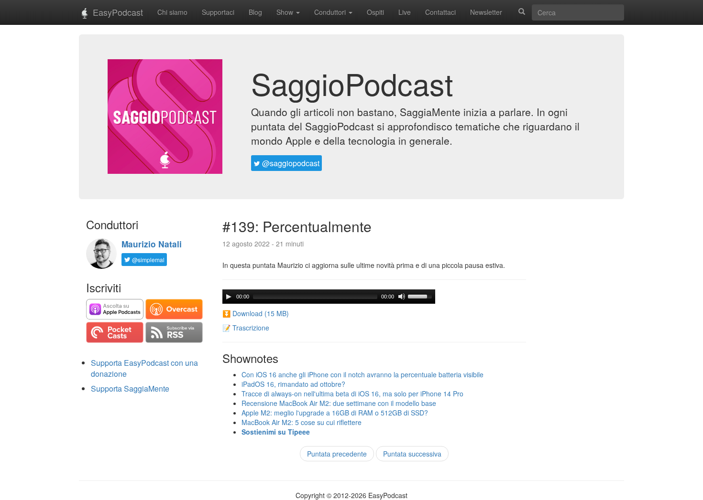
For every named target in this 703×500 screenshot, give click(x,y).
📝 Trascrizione (245, 327)
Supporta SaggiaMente (130, 388)
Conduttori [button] (331, 12)
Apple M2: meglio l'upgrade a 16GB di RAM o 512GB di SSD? (335, 412)
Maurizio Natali (151, 244)
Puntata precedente (337, 453)
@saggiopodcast (289, 163)
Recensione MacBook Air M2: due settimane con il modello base (339, 403)
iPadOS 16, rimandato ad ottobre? (293, 384)
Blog (255, 12)
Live (404, 12)
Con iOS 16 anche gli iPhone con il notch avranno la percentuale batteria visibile (362, 374)
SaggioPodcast (352, 83)
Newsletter (486, 12)
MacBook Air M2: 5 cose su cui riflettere (302, 422)
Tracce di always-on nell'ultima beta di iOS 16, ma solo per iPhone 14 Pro (352, 393)
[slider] (421, 295)
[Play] (228, 296)
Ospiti (375, 12)
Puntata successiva (412, 453)
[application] (328, 296)
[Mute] (402, 296)
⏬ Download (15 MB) (255, 313)
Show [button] (285, 12)
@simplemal (148, 259)
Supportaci (218, 12)
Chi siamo (172, 12)
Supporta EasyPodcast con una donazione (144, 368)
